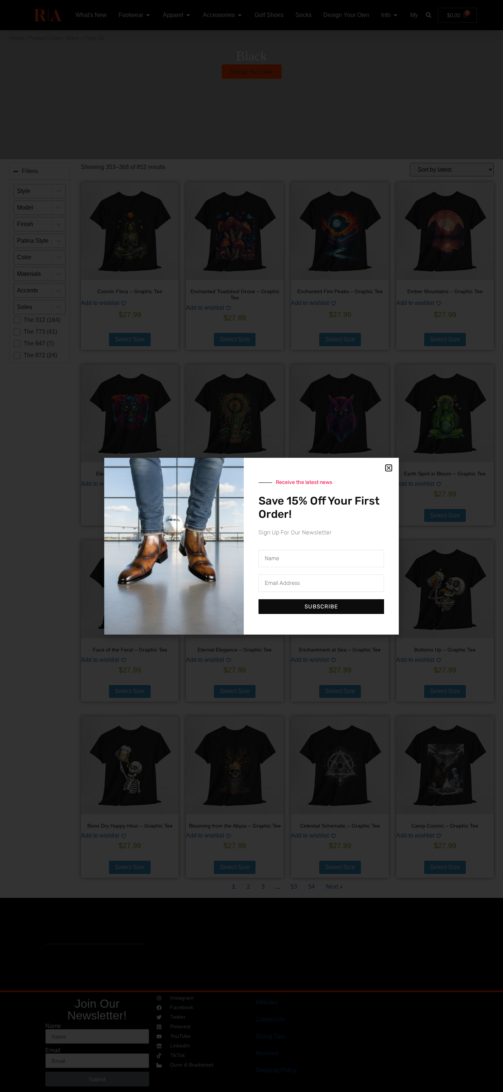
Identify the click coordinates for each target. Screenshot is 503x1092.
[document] (251, 546)
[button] (388, 468)
